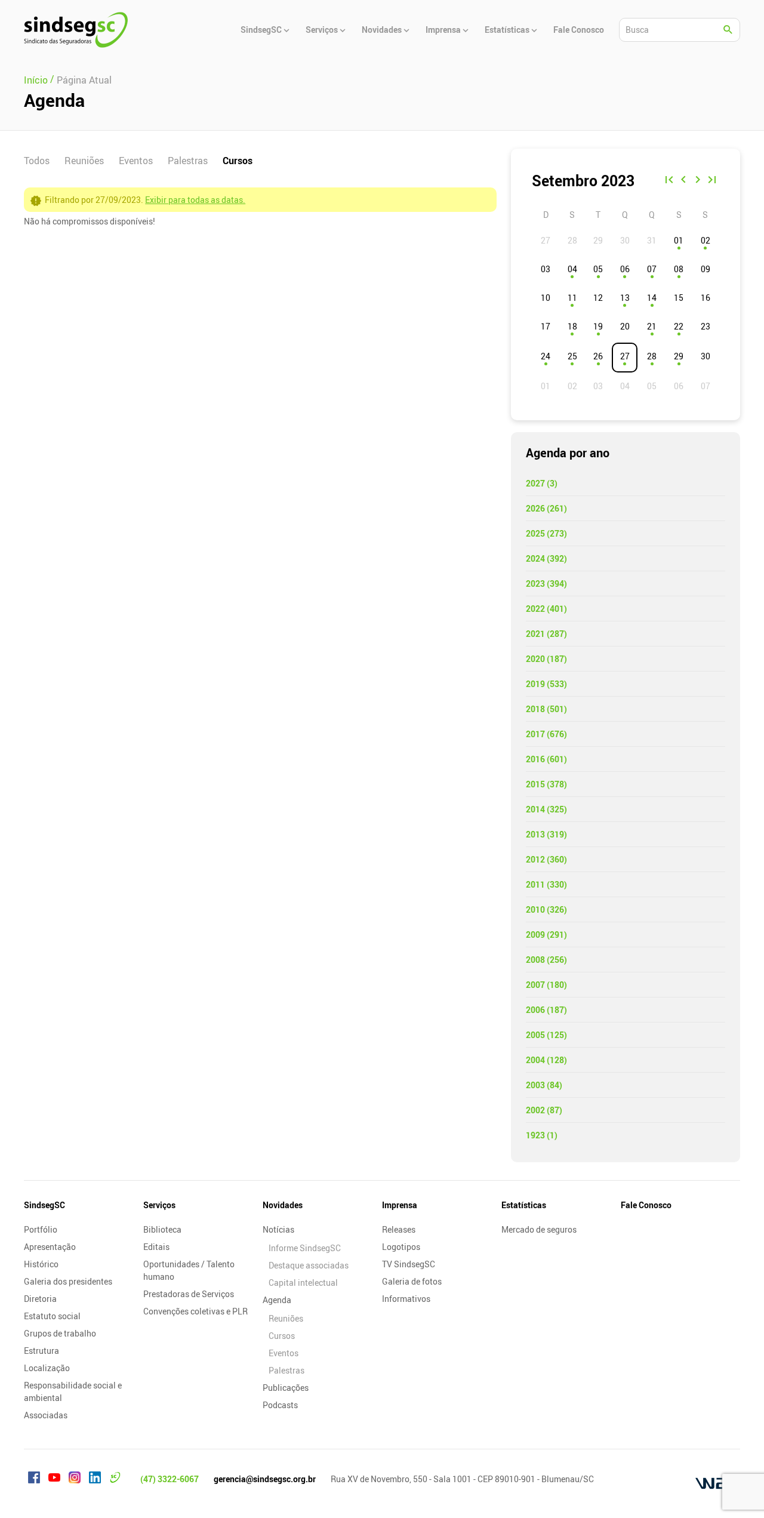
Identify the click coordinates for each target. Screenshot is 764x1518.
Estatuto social (52, 1316)
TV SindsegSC (408, 1264)
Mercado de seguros (539, 1229)
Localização (47, 1368)
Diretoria (40, 1298)
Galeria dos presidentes (68, 1281)
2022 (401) (546, 608)
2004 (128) (546, 1060)
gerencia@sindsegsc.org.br (265, 1479)
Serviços (159, 1205)
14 (652, 297)
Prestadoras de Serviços (188, 1294)
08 (678, 269)
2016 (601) (546, 759)
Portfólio (40, 1229)
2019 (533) (546, 683)
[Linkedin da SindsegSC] (95, 1479)
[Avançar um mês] (698, 181)
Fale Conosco (646, 1205)
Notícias (278, 1229)
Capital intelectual (303, 1282)
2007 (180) (546, 984)
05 (598, 269)
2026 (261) (546, 508)
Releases (398, 1229)
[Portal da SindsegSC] (115, 1479)
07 (652, 269)
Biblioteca (162, 1229)
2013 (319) (546, 834)
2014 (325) (546, 809)
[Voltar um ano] (669, 181)
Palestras (188, 160)
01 (678, 240)
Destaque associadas (309, 1265)
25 (572, 356)
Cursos (237, 160)
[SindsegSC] (76, 30)
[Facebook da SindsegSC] (34, 1479)
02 (705, 240)
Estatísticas (523, 1205)
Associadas (45, 1415)
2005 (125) (546, 1034)
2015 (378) (546, 784)
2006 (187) (546, 1009)
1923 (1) (541, 1135)
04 (572, 269)
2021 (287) (546, 633)
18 (572, 326)
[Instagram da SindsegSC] (75, 1479)
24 (545, 356)
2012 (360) (546, 859)
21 (652, 326)
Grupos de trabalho (60, 1333)
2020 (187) (546, 658)
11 (572, 297)
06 (625, 269)
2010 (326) (546, 909)
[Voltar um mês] (683, 181)
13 (625, 297)
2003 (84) (544, 1085)
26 (598, 356)
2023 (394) (546, 583)
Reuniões (84, 160)
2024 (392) (546, 558)
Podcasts (280, 1405)
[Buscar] (728, 30)
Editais (156, 1246)
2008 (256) (546, 959)
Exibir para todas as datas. (195, 199)
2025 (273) (546, 533)
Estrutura (41, 1350)
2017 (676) (546, 734)
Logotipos (401, 1246)
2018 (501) (546, 709)
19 (598, 326)
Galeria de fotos (412, 1281)
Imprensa (399, 1205)
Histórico (41, 1264)
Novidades (283, 1205)
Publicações (286, 1387)
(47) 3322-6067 (169, 1479)
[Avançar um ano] (712, 181)
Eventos (136, 160)
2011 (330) (546, 884)
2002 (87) (544, 1110)
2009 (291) (546, 934)
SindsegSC (44, 1205)
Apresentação (50, 1246)
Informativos (406, 1298)
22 (678, 326)
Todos (37, 160)
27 (625, 356)
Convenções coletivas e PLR (195, 1311)
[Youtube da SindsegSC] (54, 1479)
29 (678, 356)
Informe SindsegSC (305, 1248)
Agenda (277, 1299)
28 (652, 356)
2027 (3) (541, 483)
